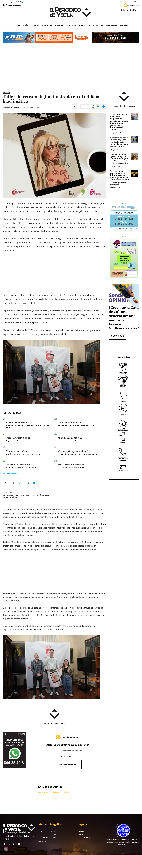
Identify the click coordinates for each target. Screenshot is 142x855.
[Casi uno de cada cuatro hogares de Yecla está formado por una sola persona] (134, 139)
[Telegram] (104, 106)
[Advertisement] (71, 66)
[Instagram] (14, 844)
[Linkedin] (98, 106)
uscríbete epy (133, 6)
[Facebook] (82, 106)
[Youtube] (19, 844)
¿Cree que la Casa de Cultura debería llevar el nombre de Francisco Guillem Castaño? (124, 318)
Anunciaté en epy (14, 5)
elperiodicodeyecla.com (12, 107)
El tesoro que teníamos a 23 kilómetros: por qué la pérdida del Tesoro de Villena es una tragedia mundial (119, 177)
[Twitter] (88, 106)
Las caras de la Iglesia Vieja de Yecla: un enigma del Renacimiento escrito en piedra (119, 158)
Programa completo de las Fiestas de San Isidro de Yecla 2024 (26, 496)
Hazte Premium (68, 756)
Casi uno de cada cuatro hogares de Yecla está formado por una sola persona (119, 142)
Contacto (135, 2)
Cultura (6, 93)
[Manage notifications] (6, 849)
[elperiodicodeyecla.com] (54, 714)
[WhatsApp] (93, 106)
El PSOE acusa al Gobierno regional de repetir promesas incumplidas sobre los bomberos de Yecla (119, 122)
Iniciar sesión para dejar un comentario (54, 792)
